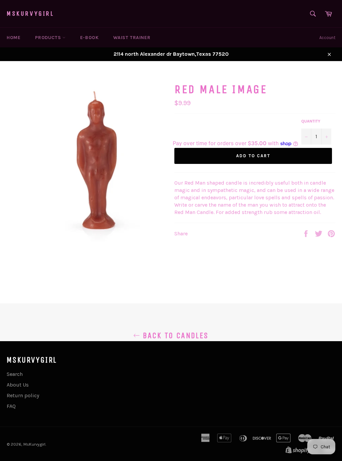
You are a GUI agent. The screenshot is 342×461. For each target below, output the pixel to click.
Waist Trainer (131, 37)
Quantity (310, 121)
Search (15, 374)
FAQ (11, 406)
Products (48, 37)
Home (13, 37)
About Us (18, 385)
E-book (89, 37)
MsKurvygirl (30, 13)
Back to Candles (174, 335)
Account (327, 37)
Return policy (23, 395)
